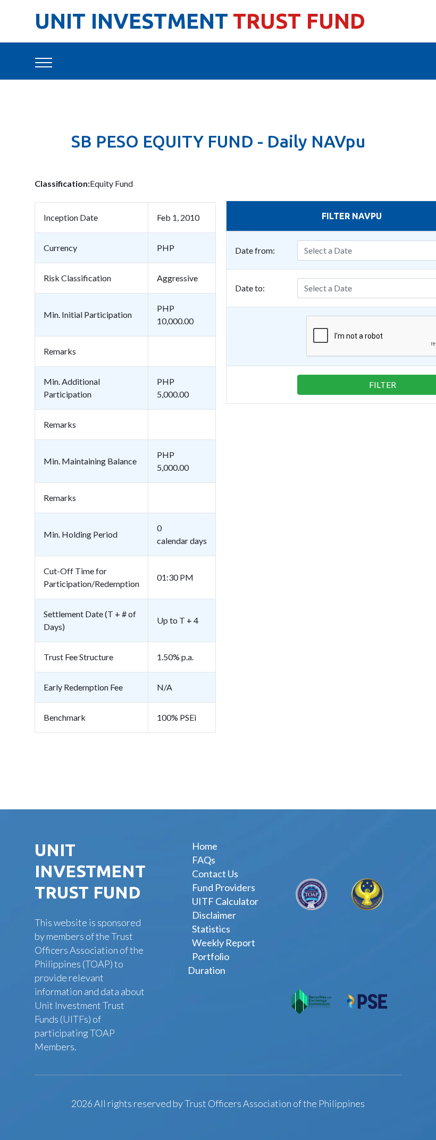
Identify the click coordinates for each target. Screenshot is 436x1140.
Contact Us (215, 873)
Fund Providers (223, 887)
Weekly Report (223, 942)
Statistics (211, 929)
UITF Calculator (225, 901)
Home (204, 846)
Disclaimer (214, 915)
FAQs (203, 860)
